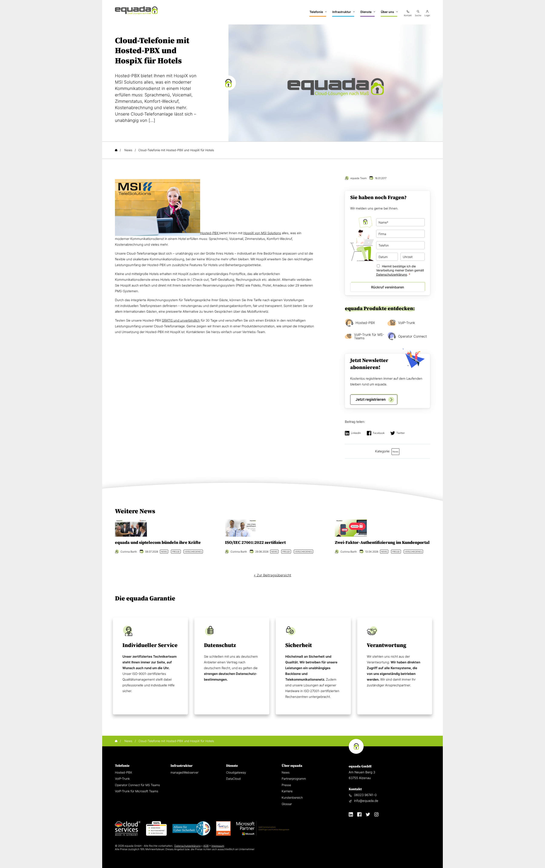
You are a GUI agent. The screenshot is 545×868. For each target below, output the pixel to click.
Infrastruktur (182, 766)
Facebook (378, 433)
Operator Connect (412, 336)
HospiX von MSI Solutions (262, 233)
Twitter (400, 433)
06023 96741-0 (365, 795)
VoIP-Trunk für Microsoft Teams (136, 791)
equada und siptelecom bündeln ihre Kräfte (158, 542)
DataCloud (233, 778)
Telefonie (122, 766)
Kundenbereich (292, 797)
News (286, 772)
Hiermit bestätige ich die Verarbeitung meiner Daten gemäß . (400, 270)
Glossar (287, 804)
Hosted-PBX (209, 233)
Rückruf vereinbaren (387, 287)
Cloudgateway (236, 772)
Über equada (292, 766)
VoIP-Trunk (406, 322)
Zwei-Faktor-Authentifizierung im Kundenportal (382, 542)
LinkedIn (356, 433)
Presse (286, 785)
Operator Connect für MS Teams (137, 785)
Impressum (217, 845)
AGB (206, 845)
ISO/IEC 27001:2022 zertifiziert (255, 542)
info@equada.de (366, 801)
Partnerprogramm (294, 778)
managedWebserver (184, 772)
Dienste (232, 766)
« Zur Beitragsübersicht (272, 575)
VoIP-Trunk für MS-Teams (369, 336)
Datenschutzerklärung (391, 274)
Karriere (287, 791)
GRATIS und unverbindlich (181, 320)
